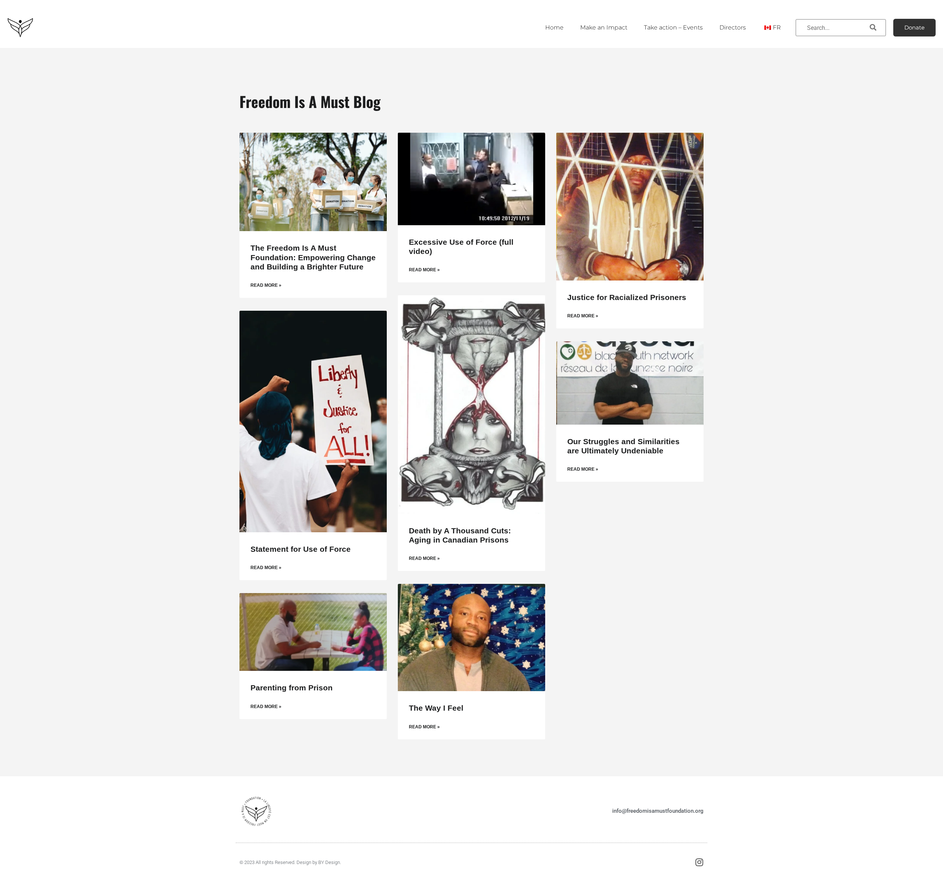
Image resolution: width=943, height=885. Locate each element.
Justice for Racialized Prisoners (626, 297)
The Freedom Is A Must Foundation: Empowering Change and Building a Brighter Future (313, 257)
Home (554, 27)
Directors (732, 27)
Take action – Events (673, 27)
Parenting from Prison (291, 687)
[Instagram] (699, 862)
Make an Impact (603, 27)
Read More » (265, 285)
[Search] (873, 27)
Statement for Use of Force (300, 549)
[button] (914, 27)
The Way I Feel (436, 708)
